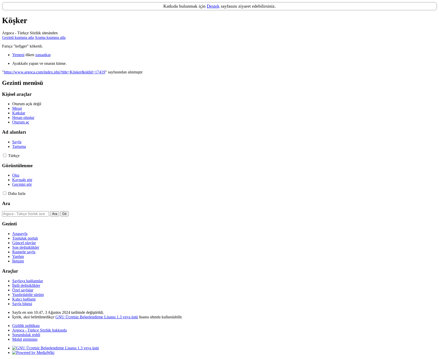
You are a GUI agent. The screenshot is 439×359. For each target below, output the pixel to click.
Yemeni (18, 55)
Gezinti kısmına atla (18, 37)
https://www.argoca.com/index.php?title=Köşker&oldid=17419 (54, 72)
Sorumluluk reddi (26, 335)
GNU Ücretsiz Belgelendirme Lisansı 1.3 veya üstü (96, 317)
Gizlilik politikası (26, 325)
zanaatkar (42, 55)
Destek (213, 6)
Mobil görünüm (24, 339)
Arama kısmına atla (50, 37)
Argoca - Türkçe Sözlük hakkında (39, 330)
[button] (4, 155)
